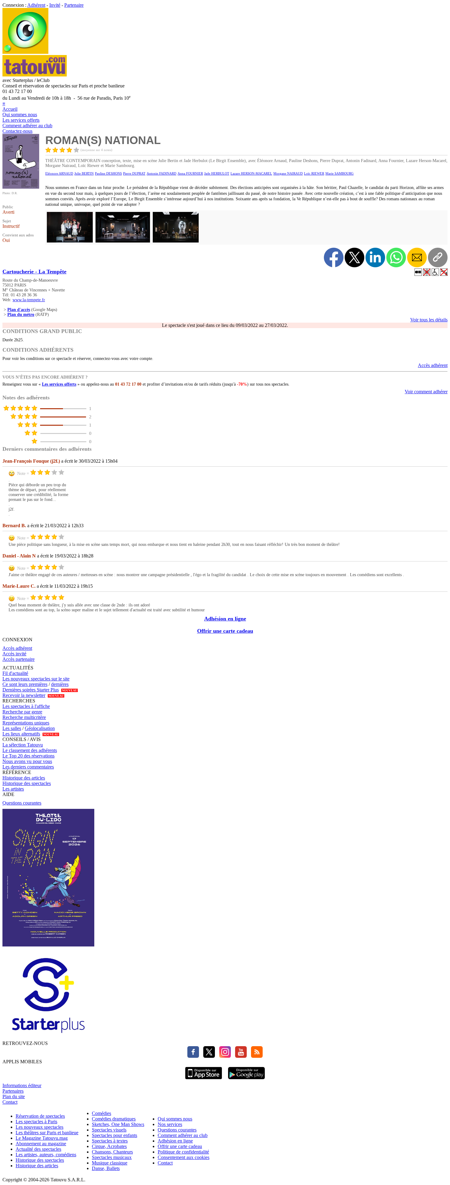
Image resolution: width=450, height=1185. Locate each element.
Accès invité (14, 653)
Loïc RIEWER (314, 173)
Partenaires (13, 1091)
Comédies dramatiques (114, 1118)
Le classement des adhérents (29, 750)
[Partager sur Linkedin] (375, 257)
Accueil (9, 109)
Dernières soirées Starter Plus (30, 689)
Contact (9, 1102)
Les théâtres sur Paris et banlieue (47, 1132)
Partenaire (74, 5)
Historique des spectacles (26, 783)
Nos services (170, 1124)
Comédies (101, 1113)
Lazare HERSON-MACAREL (251, 173)
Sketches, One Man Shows (118, 1124)
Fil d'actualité (15, 673)
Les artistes (13, 788)
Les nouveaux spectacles (39, 1127)
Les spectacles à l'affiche (26, 706)
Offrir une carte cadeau (225, 631)
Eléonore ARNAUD (59, 173)
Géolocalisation (40, 728)
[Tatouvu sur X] (207, 1056)
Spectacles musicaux (112, 1157)
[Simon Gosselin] (69, 241)
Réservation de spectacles (40, 1116)
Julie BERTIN (84, 173)
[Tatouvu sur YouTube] (239, 1056)
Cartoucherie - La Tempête (34, 271)
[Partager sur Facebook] (333, 257)
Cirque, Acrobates (109, 1146)
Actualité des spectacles (38, 1149)
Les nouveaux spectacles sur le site (35, 678)
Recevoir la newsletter (23, 695)
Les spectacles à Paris (36, 1121)
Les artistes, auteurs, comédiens (46, 1154)
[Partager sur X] (354, 257)
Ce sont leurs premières (24, 684)
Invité (54, 5)
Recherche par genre (22, 711)
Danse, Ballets (106, 1168)
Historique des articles (23, 777)
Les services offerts (20, 120)
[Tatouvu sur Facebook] (193, 1056)
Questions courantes (21, 802)
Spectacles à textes (110, 1140)
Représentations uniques (25, 722)
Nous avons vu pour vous (27, 761)
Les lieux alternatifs (21, 733)
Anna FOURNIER (190, 173)
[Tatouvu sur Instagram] (223, 1056)
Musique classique (109, 1162)
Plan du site (13, 1096)
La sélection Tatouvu (22, 744)
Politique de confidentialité (183, 1151)
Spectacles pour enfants (114, 1135)
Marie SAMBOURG (339, 173)
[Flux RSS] (255, 1056)
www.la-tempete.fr (29, 300)
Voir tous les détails (429, 319)
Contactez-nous (17, 131)
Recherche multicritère (24, 717)
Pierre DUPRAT (134, 173)
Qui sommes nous (19, 114)
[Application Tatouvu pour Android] (246, 1080)
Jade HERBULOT (216, 173)
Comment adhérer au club (27, 125)
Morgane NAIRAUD (288, 173)
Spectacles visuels (109, 1129)
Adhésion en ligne (225, 619)
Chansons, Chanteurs (112, 1151)
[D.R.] (20, 187)
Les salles (11, 728)
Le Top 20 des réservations (28, 755)
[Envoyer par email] (417, 257)
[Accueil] (25, 52)
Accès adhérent (433, 365)
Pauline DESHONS (108, 173)
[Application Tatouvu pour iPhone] (203, 1080)
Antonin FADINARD (161, 173)
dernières (60, 684)
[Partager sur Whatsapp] (396, 257)
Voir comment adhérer (426, 391)
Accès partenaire (18, 659)
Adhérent (36, 5)
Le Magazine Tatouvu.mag (42, 1138)
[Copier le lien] (438, 257)
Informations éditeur (21, 1085)
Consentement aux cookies (183, 1157)
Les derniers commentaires (28, 766)
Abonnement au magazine (41, 1143)
